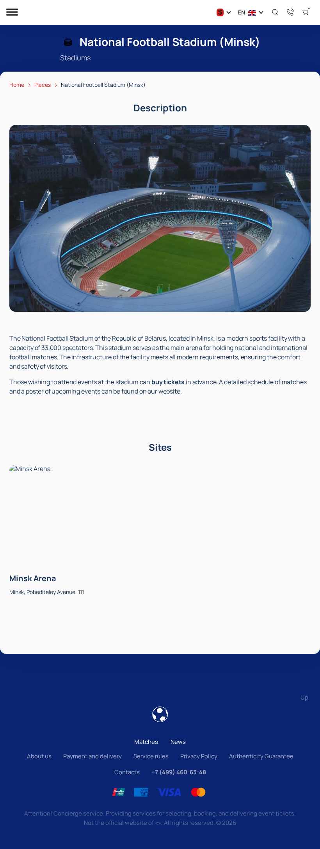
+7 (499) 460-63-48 (178, 772)
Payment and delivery (92, 756)
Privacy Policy (198, 756)
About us (39, 756)
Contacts (127, 772)
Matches (146, 742)
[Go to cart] (306, 12)
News (178, 742)
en (241, 12)
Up (304, 697)
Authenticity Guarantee (261, 756)
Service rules (151, 756)
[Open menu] (12, 13)
